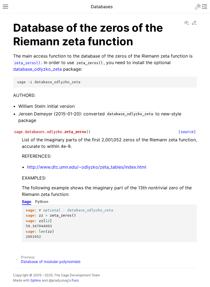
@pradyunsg (58, 280)
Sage (26, 201)
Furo (75, 280)
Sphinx (35, 280)
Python (41, 201)
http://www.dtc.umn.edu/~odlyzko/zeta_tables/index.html (86, 167)
